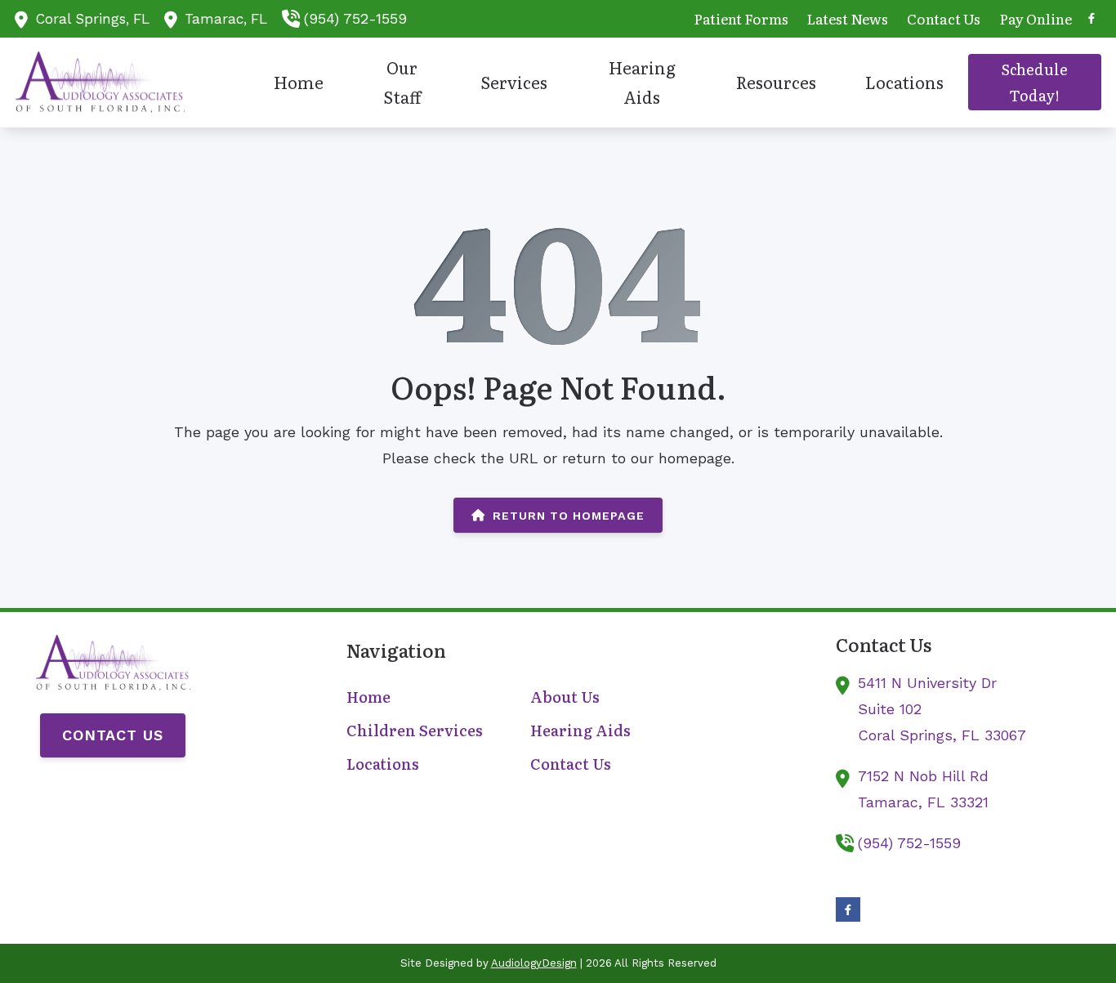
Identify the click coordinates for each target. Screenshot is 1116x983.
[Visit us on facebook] (1091, 18)
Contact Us (112, 735)
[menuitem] (740, 19)
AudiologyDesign (534, 963)
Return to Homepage (569, 515)
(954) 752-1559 (355, 18)
